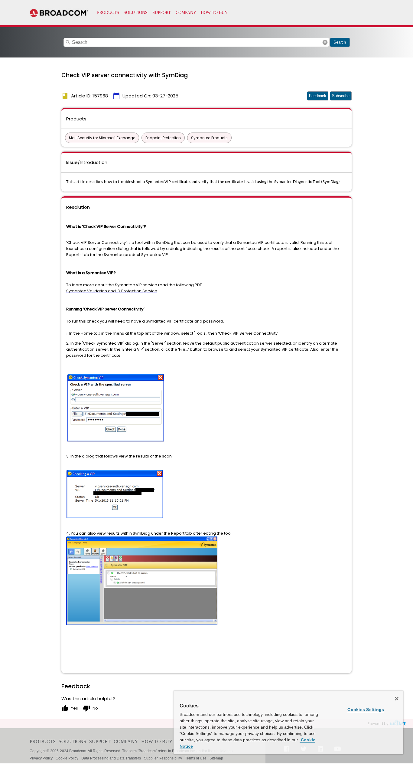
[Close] (396, 698)
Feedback (317, 95)
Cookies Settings (365, 709)
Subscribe (341, 95)
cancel (325, 42)
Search (339, 42)
